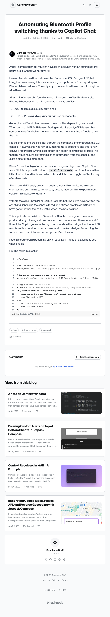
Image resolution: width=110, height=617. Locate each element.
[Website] (59, 559)
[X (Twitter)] (38, 52)
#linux (14, 330)
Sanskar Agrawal (26, 53)
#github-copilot (29, 330)
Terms (65, 580)
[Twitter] (45, 559)
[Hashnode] (64, 559)
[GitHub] (50, 559)
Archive (46, 580)
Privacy (55, 580)
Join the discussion (89, 357)
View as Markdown (78, 38)
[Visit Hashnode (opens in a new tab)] (55, 602)
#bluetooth (46, 330)
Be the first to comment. (64, 367)
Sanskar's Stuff (27, 5)
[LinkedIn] (41, 52)
